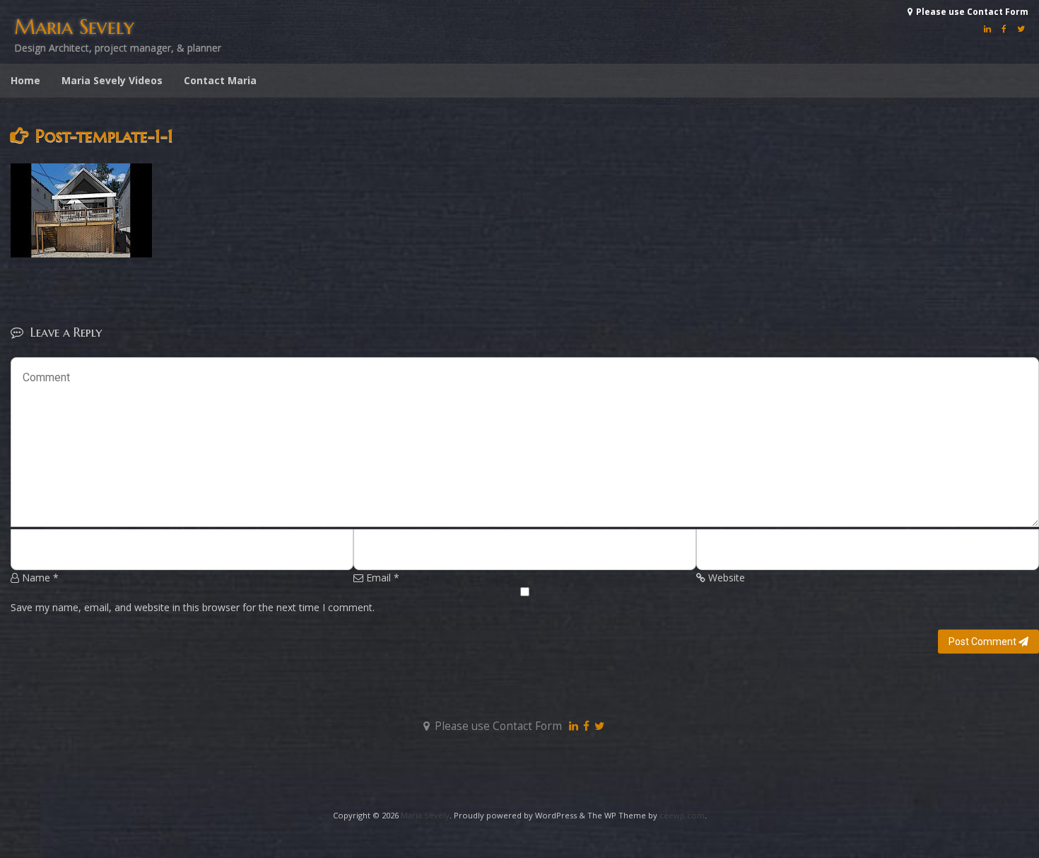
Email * (381, 577)
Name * (39, 577)
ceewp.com (682, 815)
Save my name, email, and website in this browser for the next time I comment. (193, 607)
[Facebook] (1002, 29)
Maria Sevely (74, 27)
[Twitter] (1019, 29)
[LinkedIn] (985, 29)
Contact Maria (220, 80)
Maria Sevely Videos (112, 80)
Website (725, 577)
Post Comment (984, 641)
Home (25, 80)
